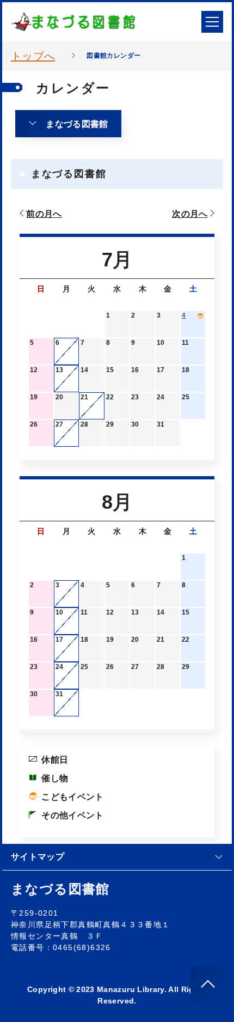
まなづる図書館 (77, 124)
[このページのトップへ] (207, 983)
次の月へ (189, 213)
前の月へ (43, 213)
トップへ (33, 56)
